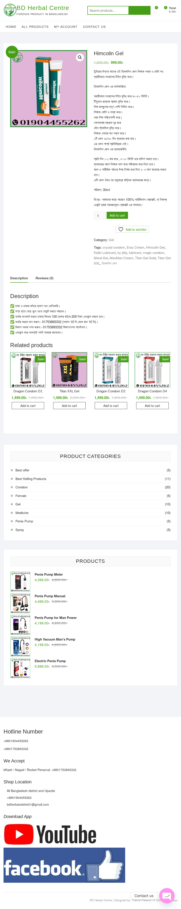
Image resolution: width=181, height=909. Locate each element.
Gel (111, 239)
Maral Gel (101, 257)
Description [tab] (19, 278)
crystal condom (114, 247)
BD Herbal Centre (43, 7)
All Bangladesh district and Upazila (30, 790)
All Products (35, 26)
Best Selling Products (30, 478)
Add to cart (117, 215)
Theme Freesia (141, 900)
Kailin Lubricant (105, 252)
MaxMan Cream (121, 257)
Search (139, 10)
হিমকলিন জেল (109, 263)
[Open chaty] (167, 895)
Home (11, 26)
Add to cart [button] (28, 405)
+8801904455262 (19, 797)
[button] (80, 57)
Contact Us (94, 26)
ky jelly (122, 252)
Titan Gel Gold (145, 257)
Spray (19, 529)
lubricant (135, 252)
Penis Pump (24, 521)
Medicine (21, 512)
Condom (21, 487)
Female (20, 495)
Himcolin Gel (155, 247)
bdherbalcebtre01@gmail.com (27, 804)
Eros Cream (135, 247)
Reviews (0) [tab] (44, 278)
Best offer (22, 470)
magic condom (153, 252)
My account (66, 26)
